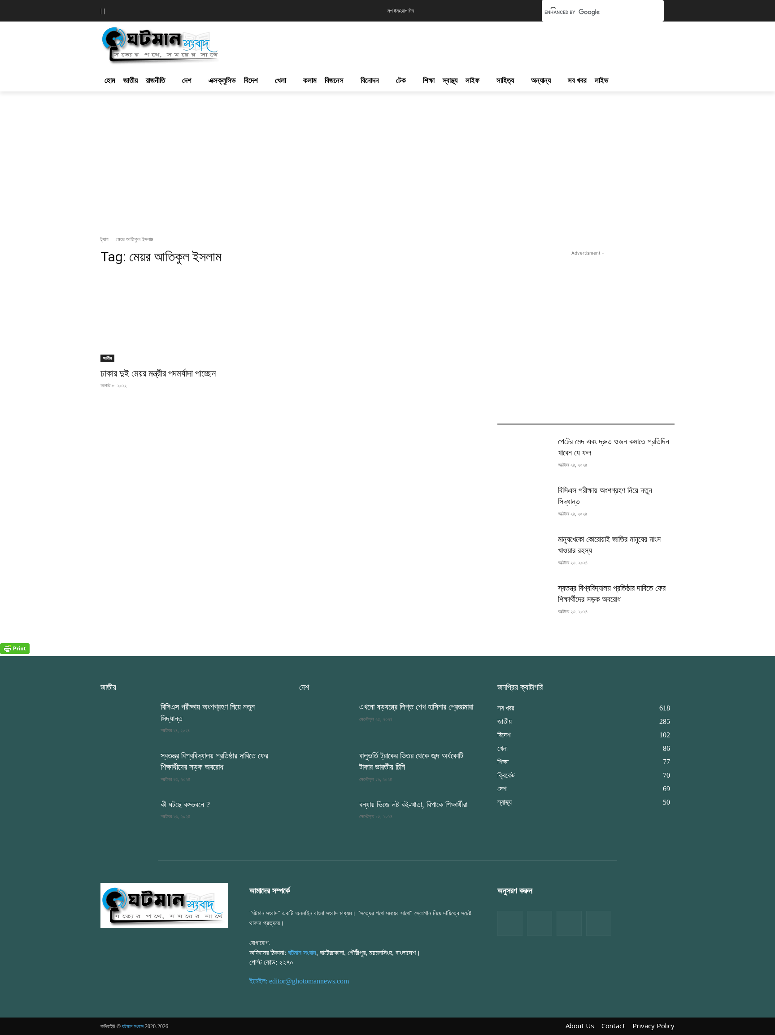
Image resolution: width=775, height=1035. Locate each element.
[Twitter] (539, 923)
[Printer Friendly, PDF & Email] (15, 651)
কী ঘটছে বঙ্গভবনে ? (185, 804)
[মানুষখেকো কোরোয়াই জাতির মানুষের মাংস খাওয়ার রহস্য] (523, 552)
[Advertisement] (436, 43)
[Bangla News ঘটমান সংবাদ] (164, 905)
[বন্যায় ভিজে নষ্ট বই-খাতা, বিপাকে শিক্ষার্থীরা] (325, 817)
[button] (521, 9)
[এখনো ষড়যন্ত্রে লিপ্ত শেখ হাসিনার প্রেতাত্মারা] (325, 720)
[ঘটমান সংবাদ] (186, 44)
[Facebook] (509, 923)
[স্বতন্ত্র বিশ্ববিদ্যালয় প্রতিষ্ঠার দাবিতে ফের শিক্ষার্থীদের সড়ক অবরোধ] (523, 601)
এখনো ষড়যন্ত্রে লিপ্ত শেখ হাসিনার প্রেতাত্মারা (416, 706)
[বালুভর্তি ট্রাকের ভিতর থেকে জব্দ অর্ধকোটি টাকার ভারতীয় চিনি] (325, 769)
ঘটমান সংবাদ (302, 953)
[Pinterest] (598, 923)
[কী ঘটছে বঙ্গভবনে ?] (126, 817)
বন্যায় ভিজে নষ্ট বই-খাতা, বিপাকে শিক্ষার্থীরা (413, 804)
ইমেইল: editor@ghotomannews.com (299, 981)
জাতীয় (107, 357)
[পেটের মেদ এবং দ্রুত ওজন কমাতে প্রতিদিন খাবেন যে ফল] (523, 454)
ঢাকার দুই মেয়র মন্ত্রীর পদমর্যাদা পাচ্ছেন (158, 373)
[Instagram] (569, 923)
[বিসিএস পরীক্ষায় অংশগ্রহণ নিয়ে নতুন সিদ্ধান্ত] (523, 503)
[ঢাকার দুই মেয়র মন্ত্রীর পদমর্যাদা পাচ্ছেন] (189, 318)
